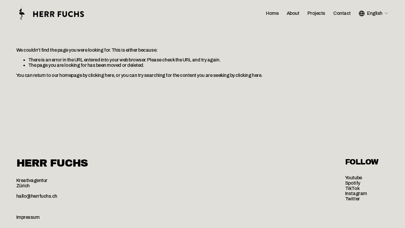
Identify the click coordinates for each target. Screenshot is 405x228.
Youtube (353, 177)
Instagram (356, 193)
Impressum (28, 217)
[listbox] (374, 13)
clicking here (101, 75)
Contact (342, 13)
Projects (316, 13)
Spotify (352, 183)
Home (272, 13)
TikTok (352, 188)
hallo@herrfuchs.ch (36, 196)
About (293, 13)
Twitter (352, 198)
